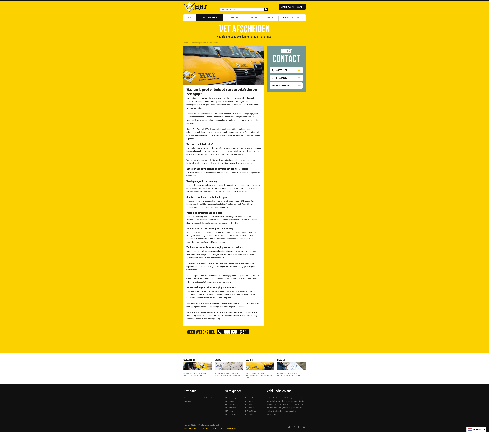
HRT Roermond (230, 404)
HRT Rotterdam (230, 408)
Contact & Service (291, 18)
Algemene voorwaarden (227, 428)
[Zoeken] (266, 9)
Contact (218, 359)
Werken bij (232, 18)
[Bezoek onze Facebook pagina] (299, 427)
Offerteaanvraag (279, 77)
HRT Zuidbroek (230, 414)
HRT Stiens (229, 411)
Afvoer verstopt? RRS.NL (291, 6)
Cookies (201, 428)
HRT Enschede (250, 398)
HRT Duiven (229, 401)
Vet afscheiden (215, 42)
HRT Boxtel (249, 401)
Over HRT (270, 18)
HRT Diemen (249, 408)
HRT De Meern (250, 411)
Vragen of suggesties (281, 85)
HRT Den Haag (230, 398)
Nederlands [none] (477, 429)
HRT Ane (248, 404)
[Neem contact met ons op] (304, 427)
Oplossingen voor (209, 18)
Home (189, 18)
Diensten (281, 359)
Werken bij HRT (189, 359)
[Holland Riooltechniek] (196, 7)
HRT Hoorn (249, 414)
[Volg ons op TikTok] (289, 427)
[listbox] (476, 429)
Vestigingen (251, 18)
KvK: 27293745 (211, 428)
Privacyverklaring (189, 428)
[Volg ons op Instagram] (294, 427)
